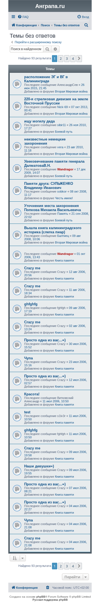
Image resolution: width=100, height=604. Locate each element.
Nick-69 (62, 107)
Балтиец (63, 235)
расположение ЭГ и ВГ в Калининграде (46, 79)
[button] (79, 58)
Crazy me (32, 268)
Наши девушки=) (39, 466)
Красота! (31, 394)
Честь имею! (64, 198)
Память (62, 213)
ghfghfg (31, 304)
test (27, 412)
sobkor (62, 191)
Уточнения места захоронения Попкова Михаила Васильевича (52, 208)
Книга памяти (64, 260)
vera (60, 147)
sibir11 (61, 125)
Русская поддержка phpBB (50, 599)
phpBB (40, 596)
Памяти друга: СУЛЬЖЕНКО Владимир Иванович (48, 185)
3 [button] (67, 58)
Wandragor (65, 169)
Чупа (28, 358)
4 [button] (73, 58)
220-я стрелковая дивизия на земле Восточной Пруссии (56, 101)
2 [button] (61, 58)
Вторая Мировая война (71, 91)
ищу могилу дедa (39, 121)
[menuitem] (23, 17)
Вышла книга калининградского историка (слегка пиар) (52, 230)
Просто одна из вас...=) (45, 340)
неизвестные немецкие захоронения (45, 141)
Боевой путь (63, 131)
